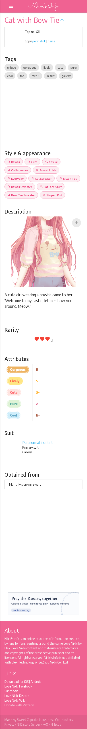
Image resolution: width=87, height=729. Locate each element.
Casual (51, 162)
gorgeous (29, 67)
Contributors (64, 720)
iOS (26, 681)
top (22, 76)
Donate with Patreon (19, 705)
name (51, 41)
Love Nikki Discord (16, 696)
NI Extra (56, 724)
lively (47, 67)
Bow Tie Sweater (21, 195)
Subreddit (11, 691)
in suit (50, 76)
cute (60, 67)
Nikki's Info (43, 6)
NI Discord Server (28, 724)
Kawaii (13, 162)
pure (73, 67)
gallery (66, 76)
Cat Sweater (41, 178)
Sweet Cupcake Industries (35, 720)
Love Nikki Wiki (14, 700)
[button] (76, 222)
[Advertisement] (43, 119)
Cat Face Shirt (51, 187)
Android (36, 681)
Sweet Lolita (46, 170)
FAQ (45, 724)
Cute (32, 162)
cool (10, 76)
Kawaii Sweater (19, 187)
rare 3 (35, 76)
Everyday (15, 178)
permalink (39, 41)
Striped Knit (52, 195)
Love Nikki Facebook (18, 686)
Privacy (9, 724)
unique (11, 67)
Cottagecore (17, 170)
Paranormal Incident (37, 442)
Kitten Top (68, 178)
